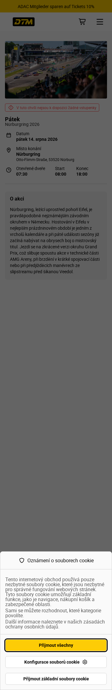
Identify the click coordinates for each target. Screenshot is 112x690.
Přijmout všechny (56, 645)
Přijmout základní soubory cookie (56, 678)
